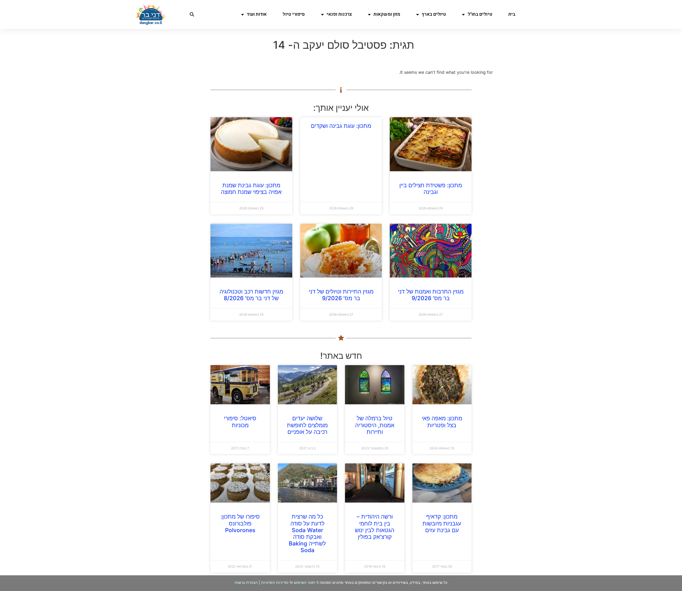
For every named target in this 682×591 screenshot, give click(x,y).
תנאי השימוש (304, 582)
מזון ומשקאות (387, 14)
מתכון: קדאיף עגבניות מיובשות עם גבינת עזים (442, 523)
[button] (192, 14)
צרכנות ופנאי (339, 14)
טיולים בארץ (434, 14)
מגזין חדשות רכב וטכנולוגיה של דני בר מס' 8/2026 (251, 294)
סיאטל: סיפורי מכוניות (240, 421)
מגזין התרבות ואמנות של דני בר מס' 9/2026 (431, 294)
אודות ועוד (257, 14)
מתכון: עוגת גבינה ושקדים (341, 126)
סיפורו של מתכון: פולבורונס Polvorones (240, 523)
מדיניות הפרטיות (274, 582)
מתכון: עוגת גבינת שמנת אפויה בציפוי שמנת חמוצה (251, 188)
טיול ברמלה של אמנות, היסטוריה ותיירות (374, 425)
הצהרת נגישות (246, 582)
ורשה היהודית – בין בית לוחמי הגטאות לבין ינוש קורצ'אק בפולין (374, 526)
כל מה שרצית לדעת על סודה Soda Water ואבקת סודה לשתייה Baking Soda (307, 533)
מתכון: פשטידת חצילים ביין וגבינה (430, 188)
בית (511, 14)
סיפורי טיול (294, 14)
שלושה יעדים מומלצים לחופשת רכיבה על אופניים (307, 425)
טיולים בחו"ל (480, 14)
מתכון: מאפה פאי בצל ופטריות (442, 421)
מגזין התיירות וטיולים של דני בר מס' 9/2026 (341, 294)
